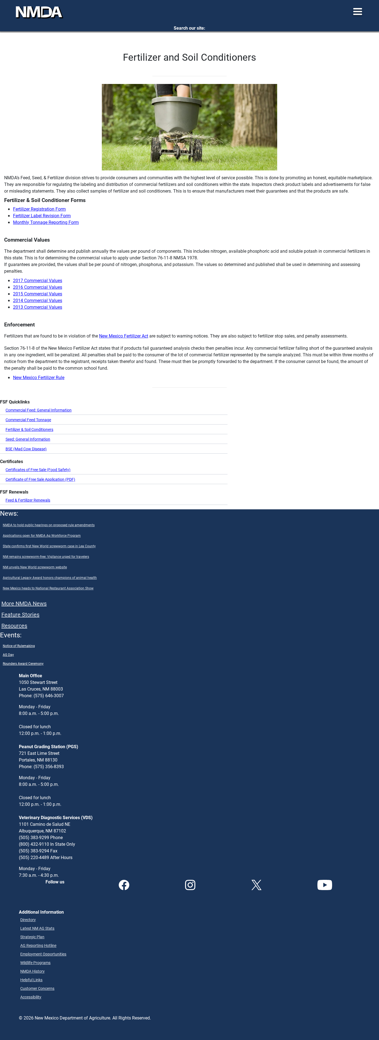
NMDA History (32, 971)
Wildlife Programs (35, 962)
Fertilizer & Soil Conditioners (29, 429)
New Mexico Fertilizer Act (123, 336)
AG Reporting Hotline (38, 945)
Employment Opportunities (43, 954)
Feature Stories (20, 614)
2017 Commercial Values (37, 280)
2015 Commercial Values (37, 294)
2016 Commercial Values (37, 287)
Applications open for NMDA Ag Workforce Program (42, 535)
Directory (28, 919)
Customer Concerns (37, 988)
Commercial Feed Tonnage (28, 419)
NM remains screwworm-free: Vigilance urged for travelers (46, 556)
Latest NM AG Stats (37, 928)
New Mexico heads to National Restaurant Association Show (48, 588)
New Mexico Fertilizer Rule (38, 377)
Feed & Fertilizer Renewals (28, 500)
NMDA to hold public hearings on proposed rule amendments (49, 525)
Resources (14, 625)
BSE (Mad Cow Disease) (26, 448)
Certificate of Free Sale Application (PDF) (40, 479)
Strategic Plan (32, 936)
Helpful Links (31, 979)
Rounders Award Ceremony (23, 663)
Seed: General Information (28, 439)
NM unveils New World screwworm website (35, 567)
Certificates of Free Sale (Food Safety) (38, 469)
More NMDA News (24, 603)
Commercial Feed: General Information (39, 410)
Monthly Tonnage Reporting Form (46, 222)
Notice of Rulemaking (19, 645)
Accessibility (30, 997)
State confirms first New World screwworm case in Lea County (49, 546)
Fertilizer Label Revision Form (42, 215)
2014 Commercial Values (37, 300)
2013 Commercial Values (37, 307)
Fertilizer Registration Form (39, 209)
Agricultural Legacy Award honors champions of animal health (50, 577)
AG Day (8, 654)
